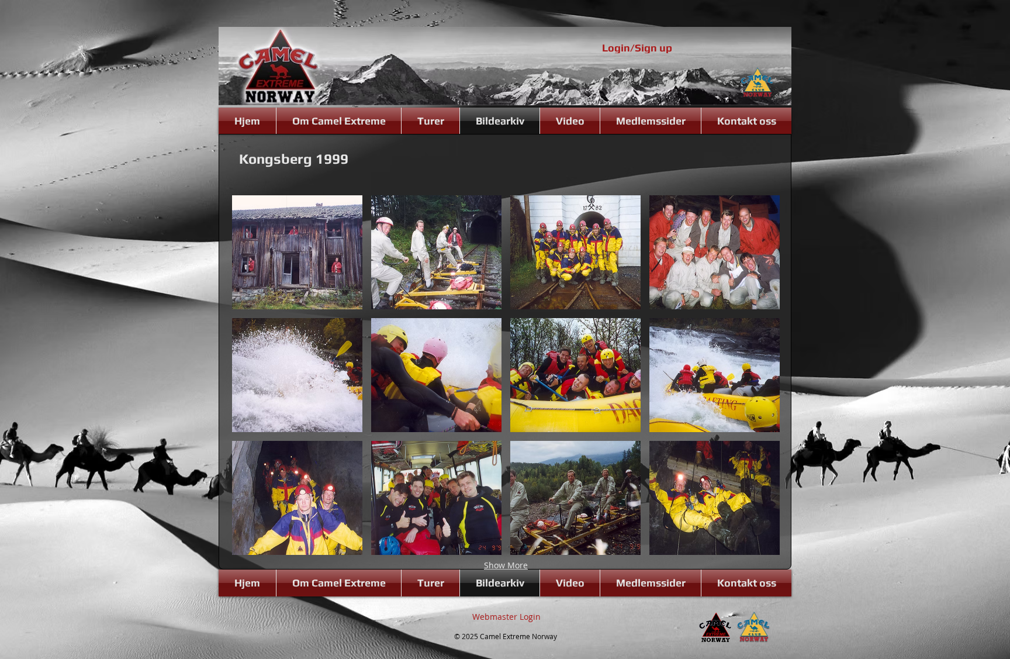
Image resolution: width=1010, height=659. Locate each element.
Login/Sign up (637, 48)
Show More (506, 565)
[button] (297, 252)
